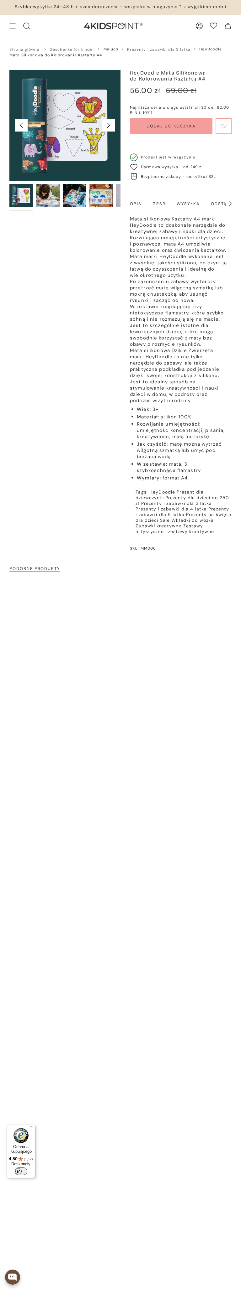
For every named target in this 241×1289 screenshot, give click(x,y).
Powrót (21, 125)
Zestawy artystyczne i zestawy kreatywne (175, 528)
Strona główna (24, 49)
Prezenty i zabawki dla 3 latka (158, 49)
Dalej (108, 125)
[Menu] (31, 1128)
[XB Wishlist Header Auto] (213, 25)
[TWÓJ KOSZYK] (228, 26)
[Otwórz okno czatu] (12, 1277)
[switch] (21, 1171)
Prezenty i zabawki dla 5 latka (182, 511)
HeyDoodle (162, 492)
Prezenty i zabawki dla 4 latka (171, 509)
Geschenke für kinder (72, 49)
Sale (165, 520)
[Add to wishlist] (224, 126)
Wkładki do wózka (192, 520)
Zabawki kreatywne (158, 526)
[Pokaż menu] (12, 26)
